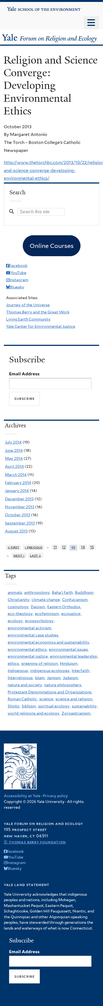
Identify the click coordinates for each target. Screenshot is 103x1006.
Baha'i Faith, (63, 592)
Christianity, (19, 599)
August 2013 (16, 531)
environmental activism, (30, 628)
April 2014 (14, 466)
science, (46, 699)
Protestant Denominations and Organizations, (50, 692)
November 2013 (19, 507)
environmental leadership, (74, 656)
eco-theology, (21, 613)
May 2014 (14, 458)
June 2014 (14, 450)
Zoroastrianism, (76, 713)
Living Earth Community (28, 319)
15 (92, 547)
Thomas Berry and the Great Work (37, 312)
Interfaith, (81, 670)
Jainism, (54, 678)
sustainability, (85, 706)
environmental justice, (28, 656)
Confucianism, (75, 599)
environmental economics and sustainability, (49, 642)
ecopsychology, (39, 621)
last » (35, 555)
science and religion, (74, 699)
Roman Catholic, (23, 699)
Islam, (40, 678)
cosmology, (18, 607)
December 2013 (19, 499)
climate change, (46, 599)
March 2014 (16, 474)
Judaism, (71, 678)
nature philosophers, (63, 685)
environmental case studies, (33, 635)
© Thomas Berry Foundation (35, 842)
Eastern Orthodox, (64, 607)
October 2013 (17, 515)
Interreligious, (21, 678)
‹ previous (34, 547)
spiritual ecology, (54, 706)
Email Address (24, 373)
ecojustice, (71, 613)
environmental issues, (69, 649)
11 (55, 547)
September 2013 (20, 523)
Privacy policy (55, 796)
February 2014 (18, 482)
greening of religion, (40, 663)
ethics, (14, 663)
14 (83, 547)
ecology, (16, 621)
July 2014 (13, 442)
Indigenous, (18, 670)
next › (19, 555)
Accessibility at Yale (22, 796)
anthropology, (37, 592)
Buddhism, (84, 592)
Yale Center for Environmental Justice (40, 326)
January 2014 (17, 490)
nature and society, (25, 685)
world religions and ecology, (34, 713)
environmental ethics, (28, 649)
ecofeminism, (47, 613)
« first (14, 547)
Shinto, (14, 706)
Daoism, (38, 607)
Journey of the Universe (28, 305)
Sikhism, (29, 706)
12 (64, 547)
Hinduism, (69, 663)
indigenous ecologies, (50, 670)
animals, (15, 592)
